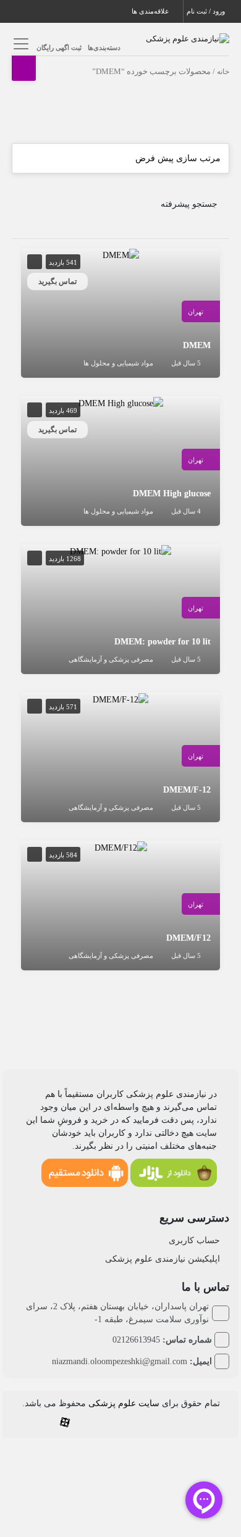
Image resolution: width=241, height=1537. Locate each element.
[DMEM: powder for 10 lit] (120, 551)
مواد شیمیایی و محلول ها (118, 363)
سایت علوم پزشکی (123, 1403)
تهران (195, 311)
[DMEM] (121, 254)
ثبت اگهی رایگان (59, 47)
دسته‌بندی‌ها (104, 47)
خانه (223, 71)
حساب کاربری (194, 1240)
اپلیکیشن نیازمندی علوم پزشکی (162, 1259)
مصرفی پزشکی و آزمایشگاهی (111, 659)
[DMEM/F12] (121, 847)
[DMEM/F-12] (120, 699)
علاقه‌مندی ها (151, 11)
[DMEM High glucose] (120, 402)
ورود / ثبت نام (207, 11)
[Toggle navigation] (19, 43)
